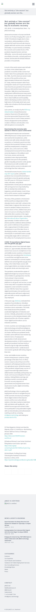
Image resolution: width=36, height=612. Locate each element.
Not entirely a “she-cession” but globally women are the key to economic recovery (17, 23)
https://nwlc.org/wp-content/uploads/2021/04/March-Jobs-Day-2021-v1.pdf (17, 448)
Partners (7, 556)
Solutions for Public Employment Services (17, 563)
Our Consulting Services (12, 565)
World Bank (27, 255)
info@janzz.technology (11, 415)
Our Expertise (9, 558)
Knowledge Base (18, 28)
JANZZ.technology (10, 30)
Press (6, 571)
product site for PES (10, 417)
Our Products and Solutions (13, 561)
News (25, 28)
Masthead (17, 609)
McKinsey (18, 301)
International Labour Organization (17, 218)
